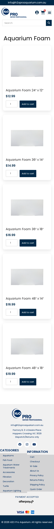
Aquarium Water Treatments (11, 466)
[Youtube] (34, 444)
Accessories (9, 472)
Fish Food (7, 460)
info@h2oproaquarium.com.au (27, 425)
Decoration (8, 481)
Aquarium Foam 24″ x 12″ (24, 90)
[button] (49, 12)
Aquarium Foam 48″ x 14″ (25, 298)
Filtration (7, 476)
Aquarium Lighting (12, 490)
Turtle (6, 486)
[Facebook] (20, 444)
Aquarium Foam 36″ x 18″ (24, 229)
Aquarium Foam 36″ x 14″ (25, 160)
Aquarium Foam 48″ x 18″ (25, 368)
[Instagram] (27, 444)
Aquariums (8, 455)
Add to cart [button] (28, 104)
